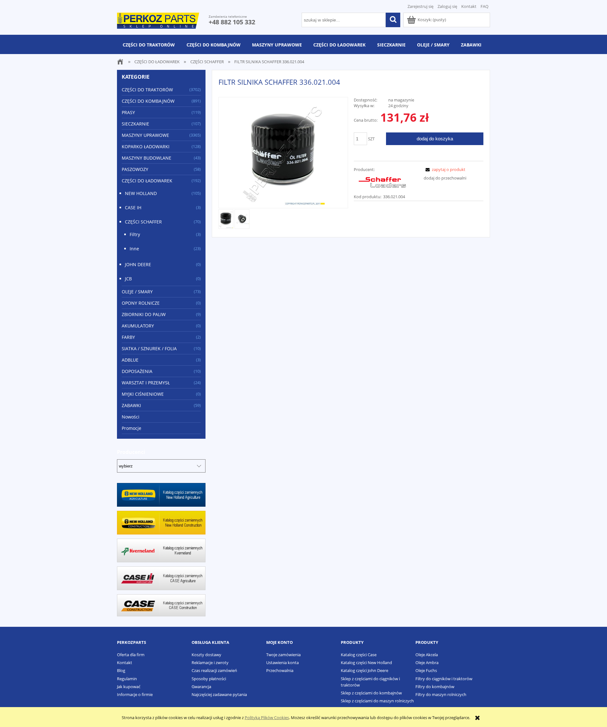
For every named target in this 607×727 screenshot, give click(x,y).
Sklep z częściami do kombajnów (371, 693)
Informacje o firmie (135, 694)
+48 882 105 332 (232, 22)
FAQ (484, 6)
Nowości (130, 417)
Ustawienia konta (282, 662)
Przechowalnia (279, 670)
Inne (134, 249)
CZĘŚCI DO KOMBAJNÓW (148, 101)
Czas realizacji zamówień (214, 670)
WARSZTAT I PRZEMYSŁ (146, 383)
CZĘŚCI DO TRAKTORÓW (147, 90)
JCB (128, 279)
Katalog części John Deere (364, 670)
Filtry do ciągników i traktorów (443, 678)
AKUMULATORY (138, 326)
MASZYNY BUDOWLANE (146, 158)
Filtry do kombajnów (434, 686)
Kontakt (468, 6)
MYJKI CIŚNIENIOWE (143, 394)
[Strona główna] (158, 19)
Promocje (131, 428)
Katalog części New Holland (366, 662)
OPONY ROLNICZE (141, 303)
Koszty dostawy (206, 654)
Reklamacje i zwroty (210, 662)
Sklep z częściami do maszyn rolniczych (377, 701)
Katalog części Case (359, 654)
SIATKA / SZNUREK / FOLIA (149, 348)
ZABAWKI (131, 405)
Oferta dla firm (130, 654)
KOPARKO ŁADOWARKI (145, 147)
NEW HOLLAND (141, 193)
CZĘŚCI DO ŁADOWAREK (147, 181)
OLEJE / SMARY (137, 292)
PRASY (128, 112)
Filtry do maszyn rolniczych (440, 694)
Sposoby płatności (209, 678)
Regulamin (127, 678)
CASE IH (133, 208)
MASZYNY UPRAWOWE (145, 135)
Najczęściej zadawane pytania (219, 694)
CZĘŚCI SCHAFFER (143, 222)
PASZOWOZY (135, 169)
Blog (121, 670)
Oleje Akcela (426, 654)
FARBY (128, 337)
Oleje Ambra (426, 662)
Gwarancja (201, 686)
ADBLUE (130, 360)
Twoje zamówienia (283, 654)
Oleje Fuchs (426, 670)
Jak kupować (128, 686)
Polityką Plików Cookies (267, 717)
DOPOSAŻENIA (137, 371)
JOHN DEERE (138, 264)
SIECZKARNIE (135, 124)
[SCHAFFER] (382, 182)
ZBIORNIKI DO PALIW (144, 314)
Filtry (135, 234)
